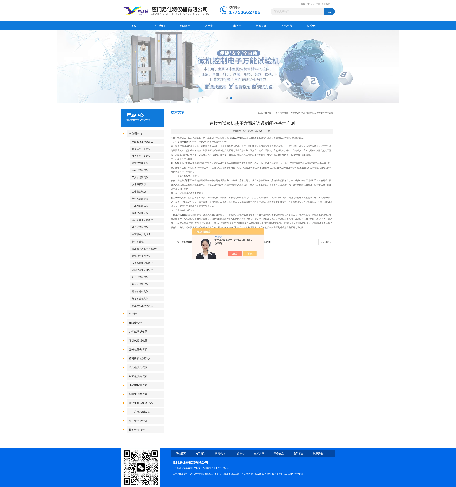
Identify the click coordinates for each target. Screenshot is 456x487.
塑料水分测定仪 (140, 198)
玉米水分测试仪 (140, 206)
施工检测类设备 (138, 420)
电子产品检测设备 (139, 411)
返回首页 (305, 4)
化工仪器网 (288, 474)
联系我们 (326, 4)
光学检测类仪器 (138, 394)
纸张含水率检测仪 (141, 255)
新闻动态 (185, 25)
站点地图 (266, 474)
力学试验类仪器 (138, 331)
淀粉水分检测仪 (140, 291)
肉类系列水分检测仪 (142, 263)
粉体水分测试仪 (140, 284)
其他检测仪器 (137, 429)
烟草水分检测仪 (140, 298)
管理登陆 (298, 474)
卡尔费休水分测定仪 (142, 141)
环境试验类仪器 (138, 340)
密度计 (133, 313)
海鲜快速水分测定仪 (142, 270)
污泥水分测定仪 (140, 277)
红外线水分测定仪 (141, 156)
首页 (134, 25)
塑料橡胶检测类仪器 (141, 358)
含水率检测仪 (139, 184)
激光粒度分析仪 (138, 349)
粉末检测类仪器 (138, 376)
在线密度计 (135, 322)
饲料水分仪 (138, 241)
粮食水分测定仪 (140, 227)
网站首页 (181, 453)
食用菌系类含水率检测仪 (144, 248)
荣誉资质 (261, 25)
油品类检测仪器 (138, 385)
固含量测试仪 (139, 191)
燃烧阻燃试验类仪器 (141, 403)
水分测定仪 (135, 133)
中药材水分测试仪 (141, 234)
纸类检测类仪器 (138, 367)
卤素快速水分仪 (140, 213)
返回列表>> (325, 242)
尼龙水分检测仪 (140, 163)
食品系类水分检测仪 (142, 220)
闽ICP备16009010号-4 (233, 474)
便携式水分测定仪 (141, 148)
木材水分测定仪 (140, 170)
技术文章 (235, 25)
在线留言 (315, 4)
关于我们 (159, 25)
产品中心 (210, 25)
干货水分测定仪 (140, 177)
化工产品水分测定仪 (142, 305)
